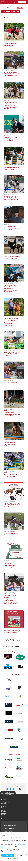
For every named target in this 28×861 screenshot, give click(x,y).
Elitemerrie (12, 531)
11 (13, 641)
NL (10, 2)
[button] (14, 858)
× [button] (26, 833)
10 (10, 641)
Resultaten (3, 811)
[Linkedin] (10, 789)
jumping (12, 134)
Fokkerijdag (12, 42)
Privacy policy (4, 818)
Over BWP (3, 813)
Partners (3, 814)
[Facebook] (7, 789)
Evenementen (4, 807)
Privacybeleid (22, 844)
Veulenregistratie (5, 802)
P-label (12, 380)
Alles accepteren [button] (7, 855)
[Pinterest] (17, 789)
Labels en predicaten (6, 805)
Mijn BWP (22, 2)
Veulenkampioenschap (10, 562)
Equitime (3, 816)
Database (3, 803)
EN (14, 2)
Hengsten (3, 806)
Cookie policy (11, 818)
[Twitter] (14, 789)
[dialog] (14, 846)
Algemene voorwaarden (21, 818)
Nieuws (3, 810)
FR (12, 2)
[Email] (20, 789)
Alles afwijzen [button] (21, 855)
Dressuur (12, 70)
